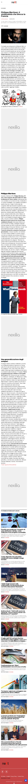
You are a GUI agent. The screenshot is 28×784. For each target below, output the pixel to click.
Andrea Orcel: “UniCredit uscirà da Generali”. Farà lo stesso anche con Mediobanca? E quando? (13, 612)
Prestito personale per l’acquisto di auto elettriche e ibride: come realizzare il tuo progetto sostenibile (13, 531)
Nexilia (2, 537)
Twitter (20, 106)
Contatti (8, 776)
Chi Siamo (3, 776)
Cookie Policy (21, 776)
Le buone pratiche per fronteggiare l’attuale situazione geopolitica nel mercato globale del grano (13, 717)
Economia (3, 8)
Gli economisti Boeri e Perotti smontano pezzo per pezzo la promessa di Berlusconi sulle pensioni (14, 743)
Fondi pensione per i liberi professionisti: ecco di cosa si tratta (13, 666)
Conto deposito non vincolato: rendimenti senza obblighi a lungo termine (12, 558)
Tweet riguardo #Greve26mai (8, 464)
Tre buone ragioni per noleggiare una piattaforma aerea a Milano (13, 691)
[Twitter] (5, 770)
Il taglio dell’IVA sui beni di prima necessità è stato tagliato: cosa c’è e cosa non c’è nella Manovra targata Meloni (14, 639)
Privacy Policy (14, 776)
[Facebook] (1, 770)
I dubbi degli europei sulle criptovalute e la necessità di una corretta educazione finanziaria (12, 585)
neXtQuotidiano (4, 19)
